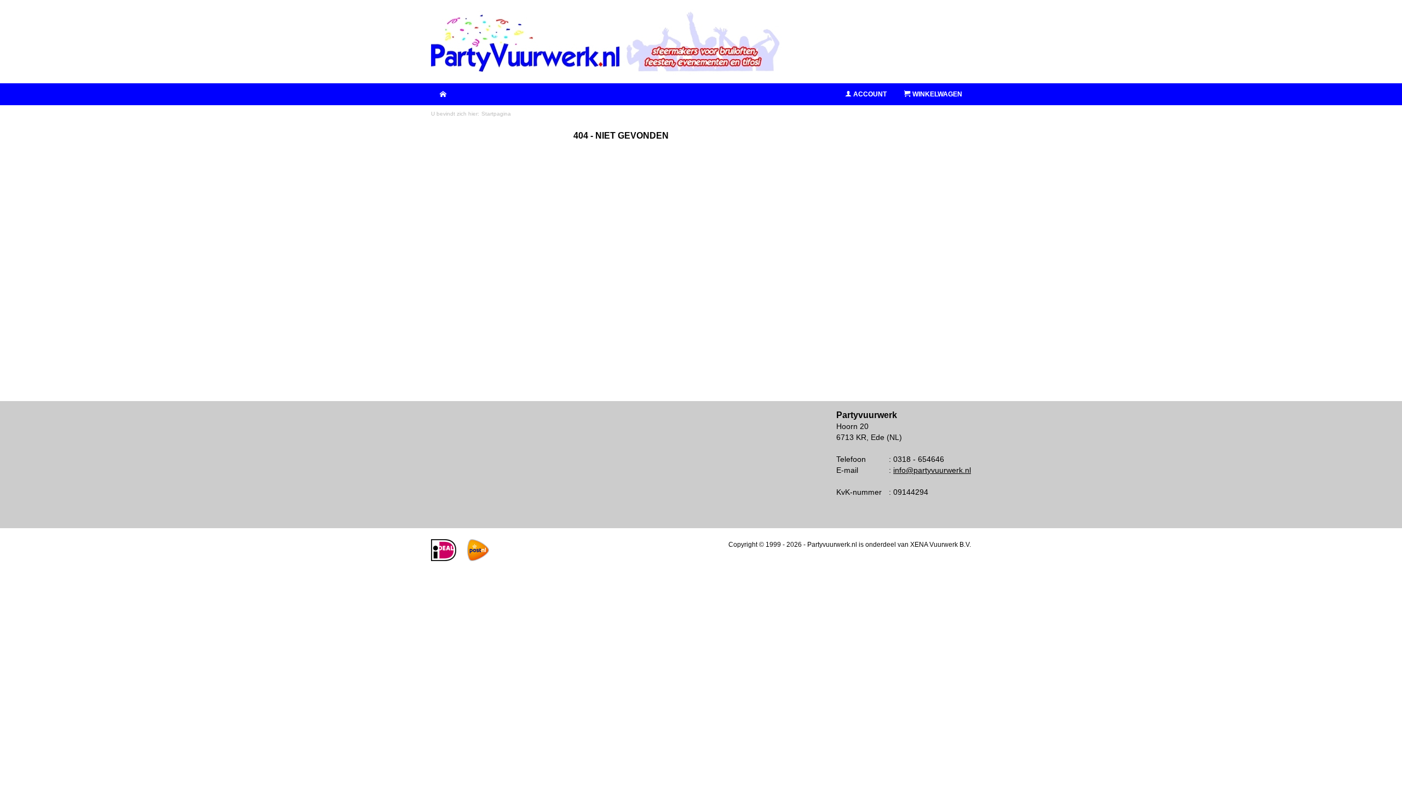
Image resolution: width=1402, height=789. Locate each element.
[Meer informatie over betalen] (443, 559)
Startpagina (496, 114)
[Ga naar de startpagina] (606, 42)
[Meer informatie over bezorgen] (478, 559)
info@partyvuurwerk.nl (932, 470)
